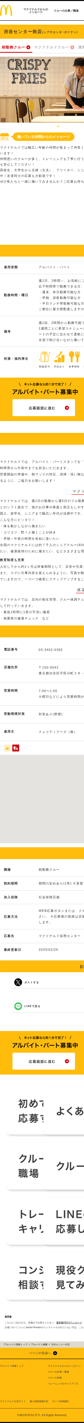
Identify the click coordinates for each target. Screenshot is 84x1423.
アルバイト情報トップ (11, 1366)
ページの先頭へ (40, 1353)
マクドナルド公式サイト (13, 1401)
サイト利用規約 (60, 1401)
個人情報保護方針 (39, 1401)
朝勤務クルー (13, 47)
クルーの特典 (55, 1377)
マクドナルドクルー (51, 47)
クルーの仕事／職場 (66, 10)
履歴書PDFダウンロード (69, 1322)
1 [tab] (58, 126)
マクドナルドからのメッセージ (35, 10)
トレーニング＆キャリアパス (63, 1383)
